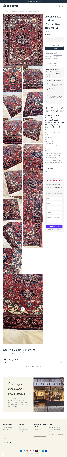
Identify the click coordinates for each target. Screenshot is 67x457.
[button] (56, 6)
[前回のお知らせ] (3, 1)
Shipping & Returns (50, 101)
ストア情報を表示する (51, 65)
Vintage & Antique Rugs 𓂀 (16, 11)
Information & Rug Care (24, 436)
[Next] (61, 363)
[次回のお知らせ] (63, 1)
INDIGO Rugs (31, 453)
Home (4, 11)
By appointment (59, 434)
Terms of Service (22, 434)
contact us (56, 160)
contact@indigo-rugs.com (40, 436)
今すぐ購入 (54, 48)
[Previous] (5, 363)
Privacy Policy (22, 431)
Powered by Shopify (37, 453)
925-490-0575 (37, 434)
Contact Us (21, 427)
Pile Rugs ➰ (8, 11)
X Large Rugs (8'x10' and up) (34, 11)
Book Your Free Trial (54, 226)
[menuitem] (22, 6)
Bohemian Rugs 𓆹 (25, 11)
